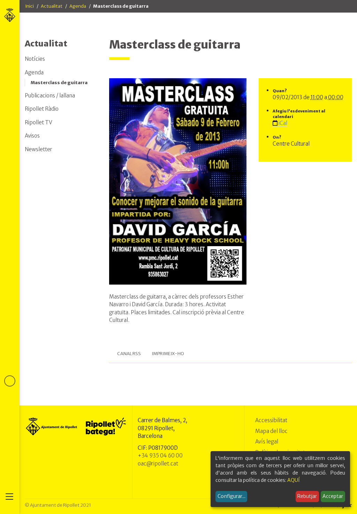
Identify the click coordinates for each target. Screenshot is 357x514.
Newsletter (38, 149)
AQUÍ (293, 480)
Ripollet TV (38, 122)
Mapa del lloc (271, 431)
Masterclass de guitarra (59, 83)
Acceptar (332, 496)
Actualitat (51, 6)
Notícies (35, 59)
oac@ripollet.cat (158, 463)
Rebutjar (307, 496)
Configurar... (231, 496)
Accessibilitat (271, 420)
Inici (29, 6)
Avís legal (266, 441)
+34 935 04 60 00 (160, 455)
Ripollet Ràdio (42, 108)
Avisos (32, 135)
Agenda (77, 6)
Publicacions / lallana (50, 95)
